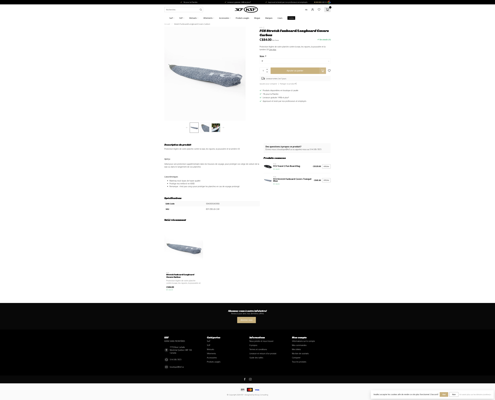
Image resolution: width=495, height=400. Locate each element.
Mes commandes (299, 345)
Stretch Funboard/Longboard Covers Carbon (192, 24)
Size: (263, 56)
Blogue (257, 18)
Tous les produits (299, 362)
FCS (261, 27)
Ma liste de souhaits (300, 353)
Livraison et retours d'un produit (262, 353)
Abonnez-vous (247, 320)
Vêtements (208, 18)
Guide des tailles (256, 357)
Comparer (296, 357)
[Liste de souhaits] (319, 9)
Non (454, 394)
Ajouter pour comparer (268, 84)
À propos (253, 345)
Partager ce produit (287, 84)
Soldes (291, 18)
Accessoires (224, 18)
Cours (280, 18)
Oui (444, 394)
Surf (171, 18)
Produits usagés (242, 18)
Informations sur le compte (303, 341)
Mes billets (296, 349)
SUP (181, 18)
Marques (269, 18)
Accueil (167, 24)
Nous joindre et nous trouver (261, 341)
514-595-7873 (175, 359)
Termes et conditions (258, 349)
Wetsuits (193, 18)
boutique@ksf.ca (177, 367)
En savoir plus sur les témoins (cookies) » (475, 394)
